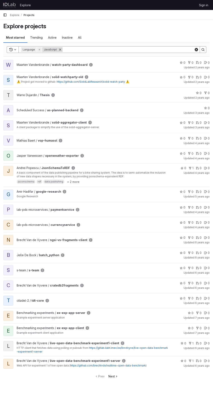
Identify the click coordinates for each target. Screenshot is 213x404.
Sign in (203, 5)
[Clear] (196, 49)
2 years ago (202, 67)
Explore (25, 5)
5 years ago (202, 196)
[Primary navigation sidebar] (5, 15)
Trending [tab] (36, 37)
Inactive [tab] (67, 37)
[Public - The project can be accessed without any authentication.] (91, 64)
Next (111, 376)
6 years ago (202, 242)
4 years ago (202, 143)
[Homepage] (9, 5)
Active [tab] (52, 37)
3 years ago (202, 112)
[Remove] (60, 49)
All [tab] (80, 37)
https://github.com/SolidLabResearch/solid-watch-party (91, 81)
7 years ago (202, 317)
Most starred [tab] (15, 37)
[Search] (203, 49)
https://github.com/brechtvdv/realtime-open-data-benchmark (108, 365)
